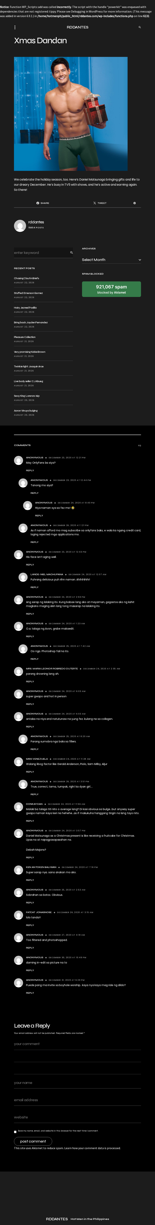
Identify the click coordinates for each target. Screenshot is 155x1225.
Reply (30, 470)
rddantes (36, 222)
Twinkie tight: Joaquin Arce (28, 366)
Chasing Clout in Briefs (26, 278)
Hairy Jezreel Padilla (25, 307)
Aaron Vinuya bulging (25, 410)
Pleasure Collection (25, 337)
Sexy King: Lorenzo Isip (27, 395)
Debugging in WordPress (87, 11)
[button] (16, 27)
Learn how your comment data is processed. (92, 1148)
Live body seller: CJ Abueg (28, 381)
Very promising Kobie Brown (29, 351)
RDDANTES (77, 27)
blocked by (111, 289)
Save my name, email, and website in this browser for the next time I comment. (58, 1130)
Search (68, 252)
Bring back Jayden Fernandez (31, 322)
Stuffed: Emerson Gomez (28, 293)
